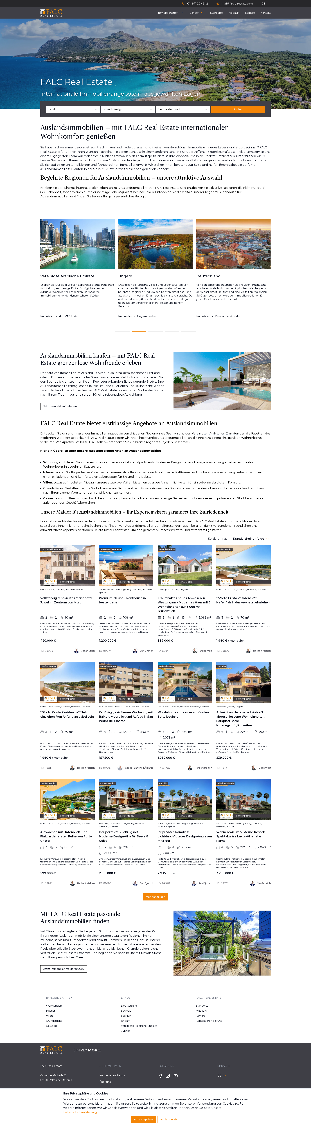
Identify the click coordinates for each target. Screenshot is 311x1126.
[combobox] (73, 109)
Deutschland (129, 1005)
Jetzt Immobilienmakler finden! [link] (63, 969)
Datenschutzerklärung (80, 1112)
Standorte (202, 1005)
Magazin (201, 1010)
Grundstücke (54, 1020)
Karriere (201, 1015)
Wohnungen (54, 1005)
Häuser (50, 1010)
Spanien (126, 1015)
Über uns (105, 1081)
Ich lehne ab (168, 1119)
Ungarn (125, 1020)
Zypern (125, 1031)
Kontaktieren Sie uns (207, 1020)
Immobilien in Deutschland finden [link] (140, 316)
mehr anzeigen (155, 896)
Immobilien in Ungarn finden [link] (59, 316)
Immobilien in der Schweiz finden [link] (218, 316)
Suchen (238, 109)
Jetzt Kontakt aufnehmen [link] (60, 406)
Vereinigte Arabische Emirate (132, 1025)
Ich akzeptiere (143, 1119)
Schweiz (126, 1010)
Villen (49, 1015)
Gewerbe (52, 1025)
